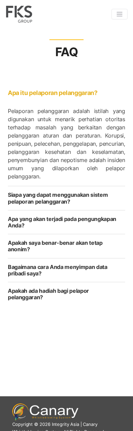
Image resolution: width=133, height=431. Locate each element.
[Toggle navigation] (120, 14)
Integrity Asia (65, 424)
